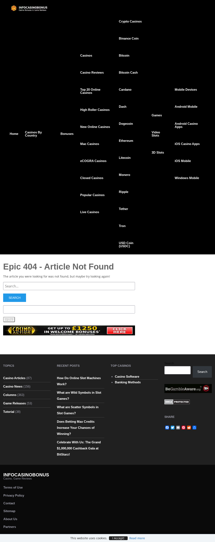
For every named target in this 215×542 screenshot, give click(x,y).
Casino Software (127, 376)
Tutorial (8, 411)
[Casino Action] (69, 330)
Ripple (123, 192)
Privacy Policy (13, 495)
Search (169, 363)
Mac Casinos (89, 144)
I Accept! (118, 538)
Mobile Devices (186, 89)
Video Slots (156, 133)
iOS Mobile (183, 161)
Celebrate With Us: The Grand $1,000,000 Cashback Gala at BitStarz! (79, 448)
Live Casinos (89, 212)
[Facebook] (167, 427)
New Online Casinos (95, 127)
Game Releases (14, 403)
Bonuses (66, 134)
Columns (9, 395)
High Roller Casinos (95, 110)
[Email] (178, 427)
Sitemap (9, 511)
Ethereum (126, 140)
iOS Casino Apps (187, 144)
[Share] (194, 427)
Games (157, 115)
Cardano (125, 89)
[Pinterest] (183, 427)
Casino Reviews (92, 72)
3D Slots (158, 152)
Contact (9, 503)
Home (14, 134)
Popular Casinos (92, 195)
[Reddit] (189, 427)
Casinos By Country (33, 133)
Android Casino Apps (186, 125)
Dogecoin (126, 123)
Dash (122, 106)
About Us (10, 519)
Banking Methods (128, 382)
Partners (9, 527)
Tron (122, 226)
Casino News (12, 386)
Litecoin (125, 157)
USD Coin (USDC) (126, 244)
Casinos (86, 55)
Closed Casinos (91, 178)
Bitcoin (124, 55)
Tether (123, 209)
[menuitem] (14, 133)
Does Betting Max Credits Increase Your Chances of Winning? (75, 428)
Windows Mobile (187, 178)
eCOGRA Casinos (93, 161)
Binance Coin (129, 38)
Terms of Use (13, 487)
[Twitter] (172, 427)
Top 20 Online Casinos (90, 91)
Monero (124, 175)
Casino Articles (14, 378)
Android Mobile (186, 106)
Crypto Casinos (130, 21)
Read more (137, 538)
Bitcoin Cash (128, 72)
